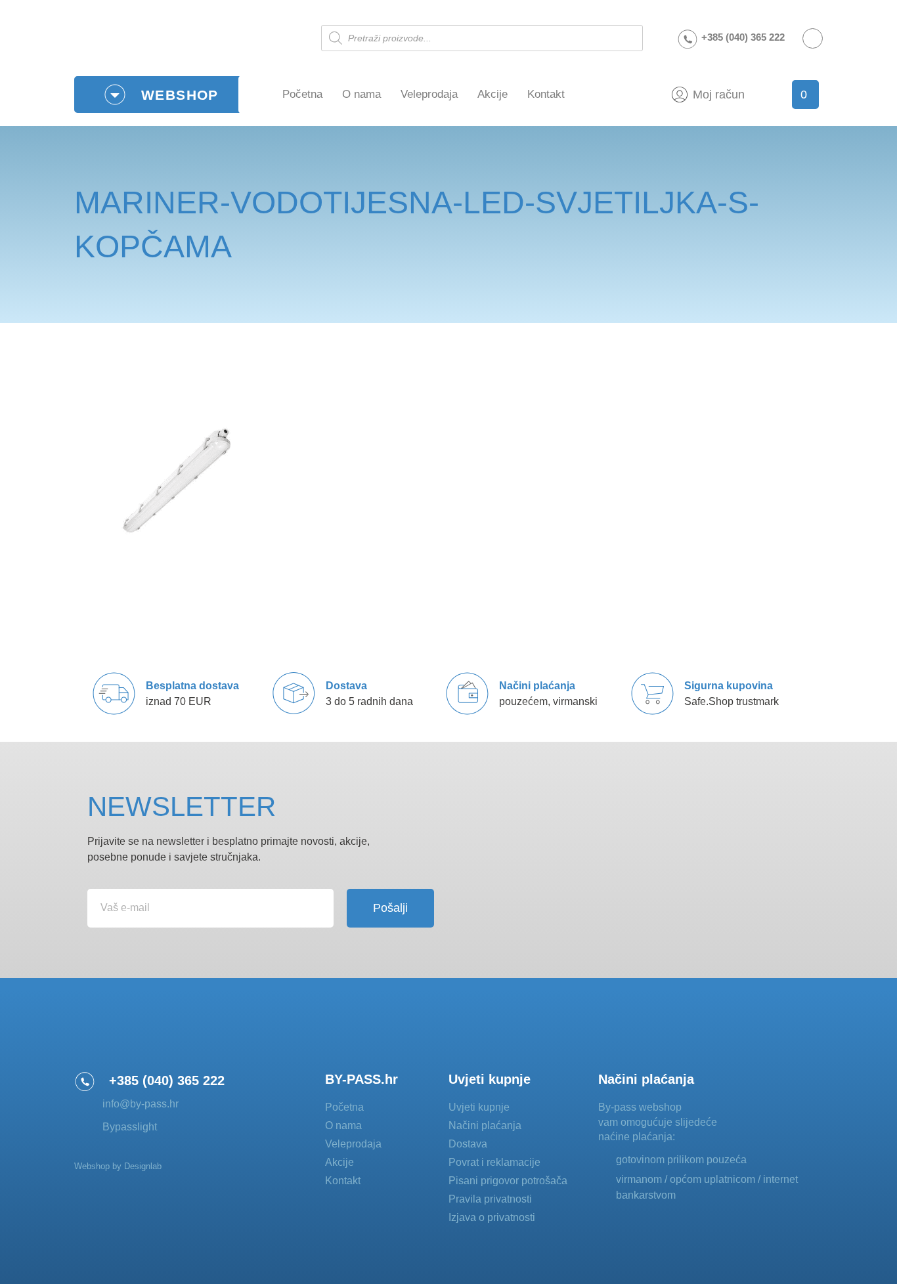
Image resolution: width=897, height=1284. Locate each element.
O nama (361, 94)
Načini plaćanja (484, 1125)
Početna (302, 94)
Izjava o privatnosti (491, 1217)
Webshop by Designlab (118, 1166)
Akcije (492, 94)
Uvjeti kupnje (479, 1107)
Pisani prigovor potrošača (507, 1180)
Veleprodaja (429, 94)
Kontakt (546, 94)
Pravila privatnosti (490, 1199)
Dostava (467, 1143)
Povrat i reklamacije (494, 1162)
